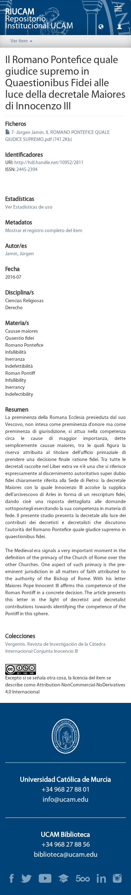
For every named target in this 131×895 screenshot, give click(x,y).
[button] (101, 26)
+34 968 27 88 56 (66, 844)
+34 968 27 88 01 (66, 789)
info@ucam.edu (65, 800)
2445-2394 (26, 169)
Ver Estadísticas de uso (28, 207)
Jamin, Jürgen (19, 254)
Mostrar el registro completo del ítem (43, 230)
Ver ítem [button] (19, 41)
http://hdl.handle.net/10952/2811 (48, 162)
